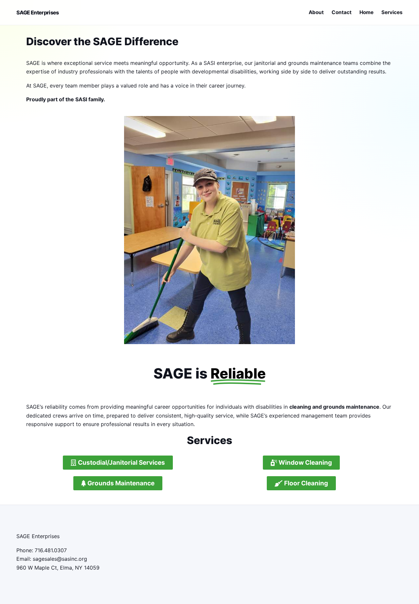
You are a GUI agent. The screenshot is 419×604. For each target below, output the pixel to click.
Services (392, 12)
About (316, 12)
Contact (342, 12)
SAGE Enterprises (37, 12)
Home (366, 12)
